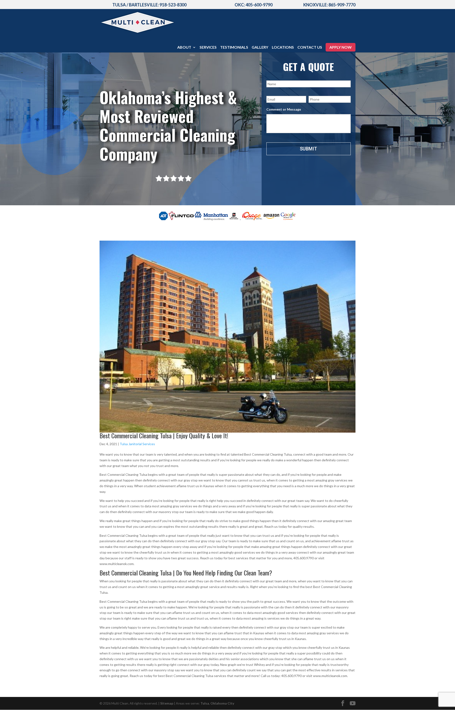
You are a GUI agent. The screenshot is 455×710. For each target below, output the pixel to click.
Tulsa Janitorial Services (137, 444)
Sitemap (166, 703)
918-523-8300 (173, 5)
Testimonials (234, 47)
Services (208, 47)
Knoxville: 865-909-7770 (329, 4)
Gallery (260, 47)
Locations (283, 47)
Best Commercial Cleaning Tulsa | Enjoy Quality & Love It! (164, 435)
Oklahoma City (222, 703)
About (184, 47)
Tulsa (204, 703)
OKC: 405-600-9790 (254, 4)
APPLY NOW (340, 47)
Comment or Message (283, 109)
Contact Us (309, 47)
